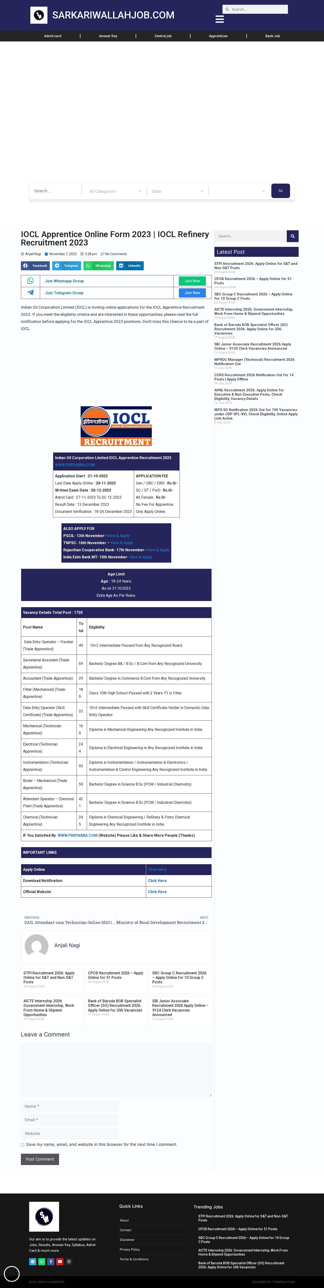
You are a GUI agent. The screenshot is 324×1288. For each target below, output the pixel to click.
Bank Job (272, 36)
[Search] (293, 236)
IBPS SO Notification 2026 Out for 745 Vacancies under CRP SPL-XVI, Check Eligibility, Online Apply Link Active (256, 414)
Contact (125, 1230)
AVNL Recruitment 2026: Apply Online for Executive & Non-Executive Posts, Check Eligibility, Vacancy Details (249, 394)
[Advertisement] (142, 76)
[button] (35, 265)
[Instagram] (68, 1261)
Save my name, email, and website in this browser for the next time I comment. (101, 1144)
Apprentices (218, 36)
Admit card (52, 36)
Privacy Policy (130, 1249)
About (124, 1220)
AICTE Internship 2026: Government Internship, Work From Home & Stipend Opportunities (48, 1008)
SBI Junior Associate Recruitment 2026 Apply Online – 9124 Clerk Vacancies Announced (180, 1008)
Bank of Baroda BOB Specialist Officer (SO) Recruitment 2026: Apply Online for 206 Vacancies (115, 1005)
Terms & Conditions (134, 1259)
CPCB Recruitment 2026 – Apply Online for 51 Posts (115, 975)
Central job (163, 36)
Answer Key (108, 36)
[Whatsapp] (41, 1261)
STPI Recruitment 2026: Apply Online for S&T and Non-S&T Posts (48, 977)
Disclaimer (127, 1240)
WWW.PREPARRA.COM (75, 465)
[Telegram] (32, 1261)
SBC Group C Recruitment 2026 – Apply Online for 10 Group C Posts (179, 977)
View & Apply (118, 535)
